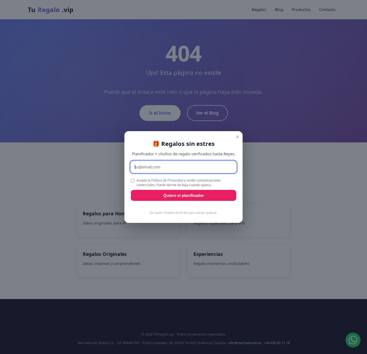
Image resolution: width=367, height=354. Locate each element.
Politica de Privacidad (167, 180)
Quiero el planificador (183, 195)
